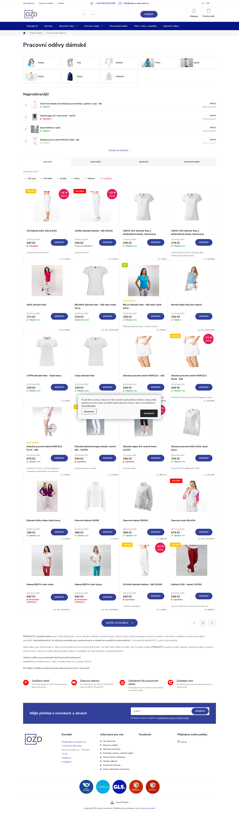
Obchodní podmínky (111, 749)
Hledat (149, 14)
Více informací (88, 405)
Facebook (66, 757)
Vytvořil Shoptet (122, 802)
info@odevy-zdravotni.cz (74, 741)
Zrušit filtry (107, 178)
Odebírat (200, 711)
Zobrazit (59, 242)
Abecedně (47, 162)
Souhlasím (149, 413)
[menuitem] (32, 26)
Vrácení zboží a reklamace (114, 757)
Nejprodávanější (191, 162)
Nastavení (89, 411)
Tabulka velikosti (110, 761)
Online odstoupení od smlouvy (116, 769)
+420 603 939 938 (71, 745)
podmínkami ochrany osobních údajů (173, 718)
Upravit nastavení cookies (145, 808)
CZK (208, 3)
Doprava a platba (46, 3)
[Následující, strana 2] (203, 622)
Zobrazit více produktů (118, 150)
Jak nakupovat (28, 3)
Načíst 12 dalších (117, 622)
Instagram (67, 761)
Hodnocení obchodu (112, 765)
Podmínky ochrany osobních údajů (118, 753)
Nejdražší (143, 162)
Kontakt (61, 3)
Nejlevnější (95, 162)
